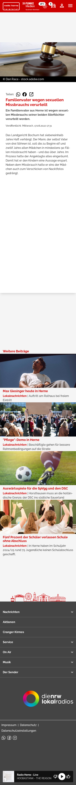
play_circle (62, 776)
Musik (7, 662)
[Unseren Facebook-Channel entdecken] (9, 738)
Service (8, 642)
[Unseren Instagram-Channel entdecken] (15, 738)
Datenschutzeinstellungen (18, 730)
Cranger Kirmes (13, 632)
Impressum (8, 725)
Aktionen (9, 622)
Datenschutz (28, 725)
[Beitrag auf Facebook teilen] (24, 94)
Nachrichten (11, 612)
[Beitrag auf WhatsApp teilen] (18, 94)
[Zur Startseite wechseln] (11, 6)
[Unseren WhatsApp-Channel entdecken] (3, 738)
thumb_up (68, 776)
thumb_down (55, 776)
